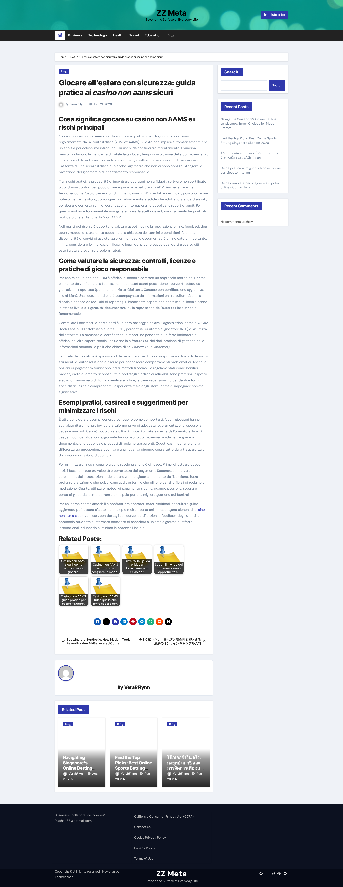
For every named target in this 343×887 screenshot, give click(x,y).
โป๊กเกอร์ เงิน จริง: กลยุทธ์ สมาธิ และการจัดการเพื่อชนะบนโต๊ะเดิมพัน (185, 765)
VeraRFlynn (78, 104)
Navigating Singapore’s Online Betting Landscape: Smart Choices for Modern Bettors (249, 123)
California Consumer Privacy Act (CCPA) (164, 816)
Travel (134, 35)
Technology (97, 35)
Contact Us (142, 827)
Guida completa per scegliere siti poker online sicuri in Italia (250, 185)
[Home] (60, 35)
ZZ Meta (171, 13)
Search (231, 72)
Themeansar (64, 877)
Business (75, 35)
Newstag (108, 871)
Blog (171, 35)
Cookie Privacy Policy (150, 837)
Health (118, 35)
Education (153, 35)
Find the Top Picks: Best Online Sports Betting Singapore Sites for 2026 (133, 768)
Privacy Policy (144, 848)
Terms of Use (143, 858)
